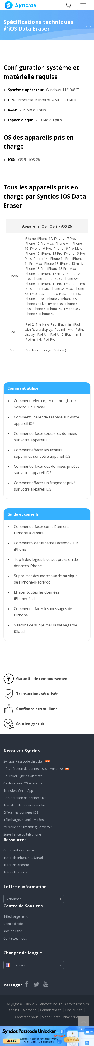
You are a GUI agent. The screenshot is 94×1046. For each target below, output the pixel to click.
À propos (29, 1010)
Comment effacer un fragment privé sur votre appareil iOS (45, 486)
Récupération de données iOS (25, 798)
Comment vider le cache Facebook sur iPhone (46, 546)
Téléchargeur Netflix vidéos (23, 820)
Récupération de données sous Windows (33, 768)
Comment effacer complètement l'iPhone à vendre (41, 529)
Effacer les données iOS (20, 812)
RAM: (12, 109)
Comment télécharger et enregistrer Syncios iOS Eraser (45, 404)
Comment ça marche (19, 850)
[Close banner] (90, 1029)
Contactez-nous (15, 938)
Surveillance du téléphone (22, 834)
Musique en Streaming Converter (27, 827)
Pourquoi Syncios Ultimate (22, 776)
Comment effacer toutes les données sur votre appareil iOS (45, 436)
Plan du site (73, 1010)
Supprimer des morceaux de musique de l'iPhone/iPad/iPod (45, 579)
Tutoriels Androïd (16, 865)
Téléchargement (15, 916)
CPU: (12, 99)
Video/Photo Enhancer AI (60, 1017)
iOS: (11, 159)
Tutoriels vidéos (15, 872)
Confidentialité (50, 1010)
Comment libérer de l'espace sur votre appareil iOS (46, 420)
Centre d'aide (13, 923)
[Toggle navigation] (83, 5)
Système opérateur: (26, 89)
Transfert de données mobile (24, 805)
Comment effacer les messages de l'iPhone (43, 612)
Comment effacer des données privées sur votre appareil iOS (46, 469)
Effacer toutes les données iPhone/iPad (36, 595)
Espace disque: (21, 119)
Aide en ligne (12, 931)
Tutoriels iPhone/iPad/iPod (23, 857)
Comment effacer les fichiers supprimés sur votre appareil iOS (42, 453)
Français (19, 965)
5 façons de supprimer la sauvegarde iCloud (45, 628)
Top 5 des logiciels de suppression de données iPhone (46, 562)
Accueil (14, 1010)
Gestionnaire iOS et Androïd (23, 783)
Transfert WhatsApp (18, 790)
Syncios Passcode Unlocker (23, 761)
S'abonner (13, 899)
